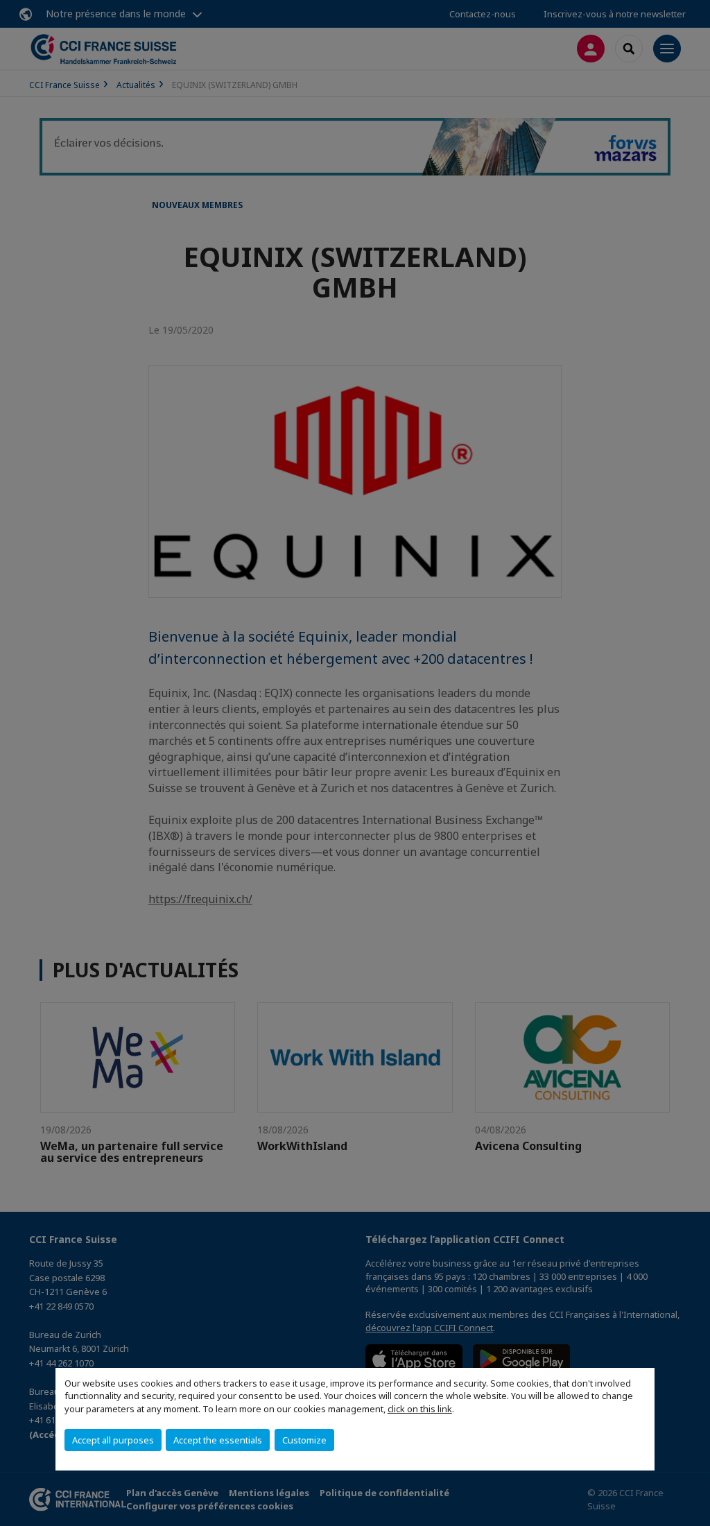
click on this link (420, 1409)
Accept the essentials (217, 1440)
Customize (304, 1440)
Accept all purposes (113, 1440)
